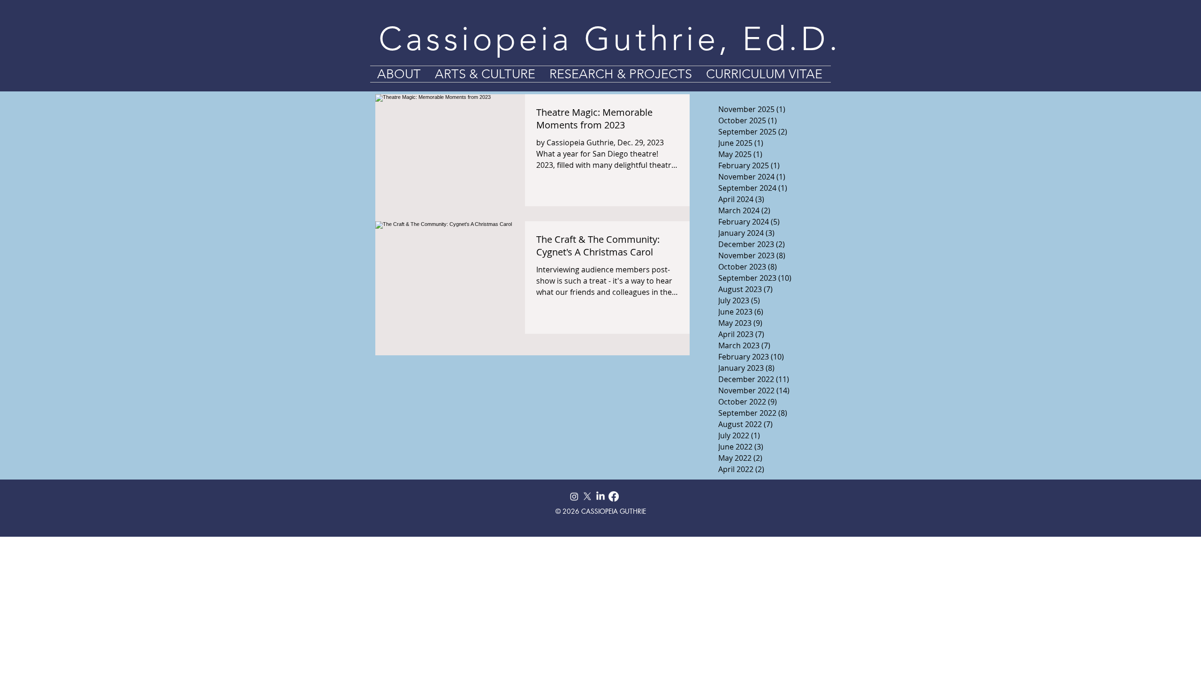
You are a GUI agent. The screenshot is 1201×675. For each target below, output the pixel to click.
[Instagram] (574, 496)
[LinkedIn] (600, 496)
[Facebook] (613, 496)
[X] (587, 496)
